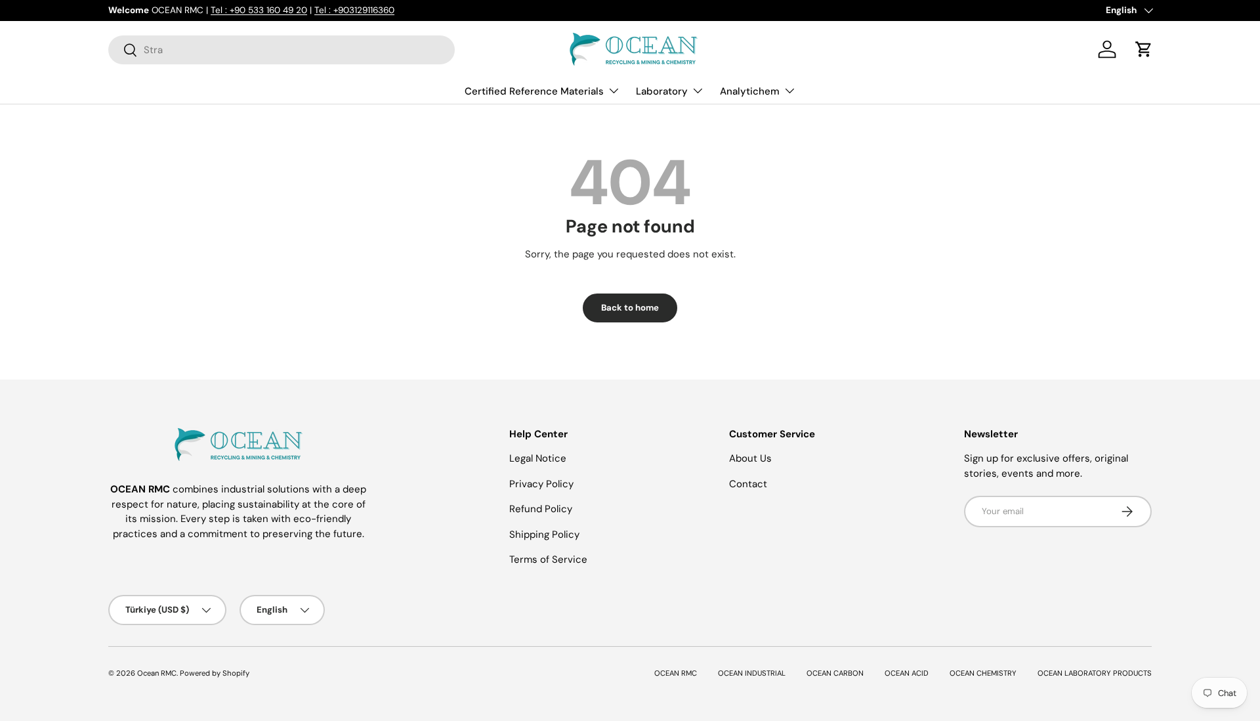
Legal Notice (537, 458)
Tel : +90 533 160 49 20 (259, 10)
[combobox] (281, 49)
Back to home (630, 307)
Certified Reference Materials (534, 91)
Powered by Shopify (214, 673)
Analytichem (750, 91)
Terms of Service (548, 559)
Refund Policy (540, 508)
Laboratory (662, 91)
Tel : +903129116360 (354, 10)
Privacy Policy (541, 484)
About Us (750, 458)
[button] (1143, 49)
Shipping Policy (544, 534)
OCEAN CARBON (835, 673)
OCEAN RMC (675, 673)
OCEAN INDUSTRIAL (752, 673)
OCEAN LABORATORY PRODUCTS (1095, 673)
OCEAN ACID (907, 673)
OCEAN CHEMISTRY (983, 673)
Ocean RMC (157, 673)
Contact (748, 484)
